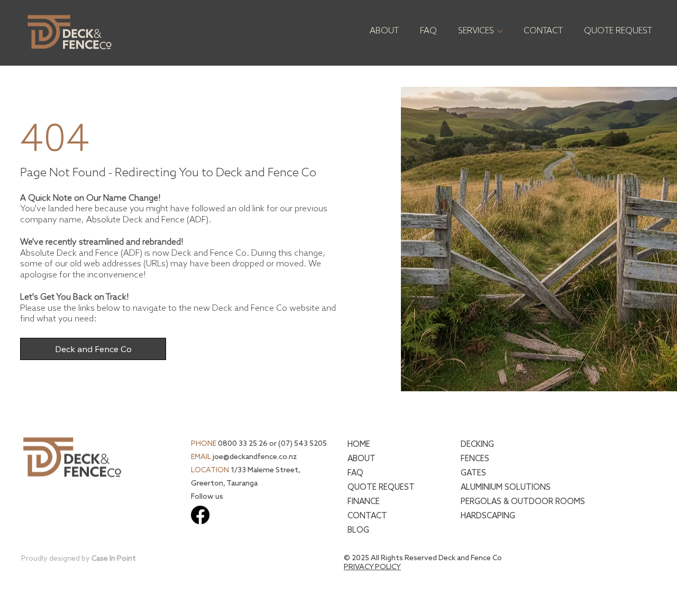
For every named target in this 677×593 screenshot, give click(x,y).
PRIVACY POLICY (372, 567)
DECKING (477, 444)
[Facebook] (200, 515)
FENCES (475, 459)
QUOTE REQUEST (381, 487)
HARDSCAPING (488, 516)
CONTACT (367, 516)
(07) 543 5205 (302, 443)
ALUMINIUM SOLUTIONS (506, 487)
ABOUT (361, 459)
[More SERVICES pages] (499, 31)
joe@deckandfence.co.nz (255, 457)
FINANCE (363, 502)
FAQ (355, 473)
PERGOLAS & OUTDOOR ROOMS (523, 502)
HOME (358, 444)
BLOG (358, 530)
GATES (473, 473)
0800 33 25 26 (243, 443)
